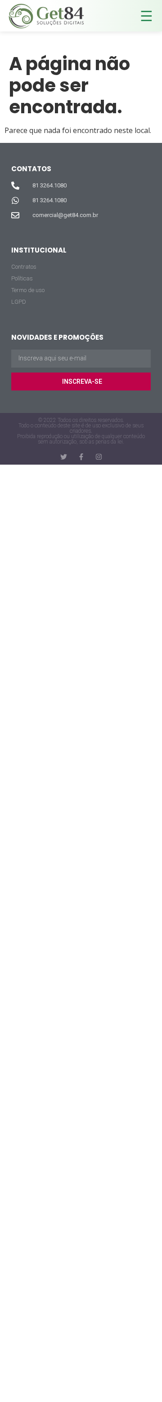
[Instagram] (98, 456)
